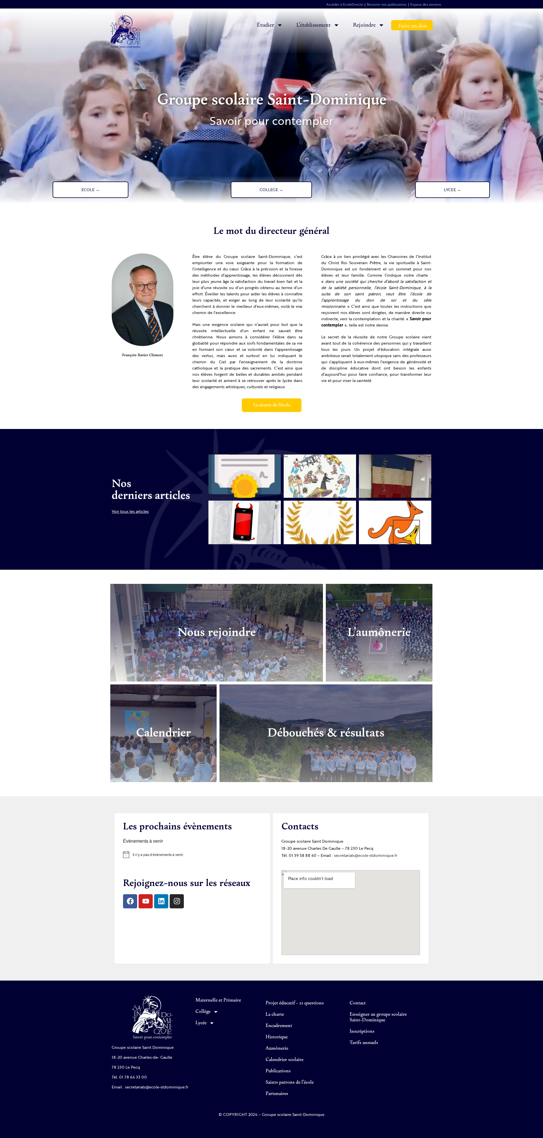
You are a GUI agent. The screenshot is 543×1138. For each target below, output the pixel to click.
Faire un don (412, 26)
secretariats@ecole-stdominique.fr (365, 855)
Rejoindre (364, 25)
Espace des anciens (425, 4)
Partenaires (277, 1093)
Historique (277, 1037)
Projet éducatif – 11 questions (295, 1003)
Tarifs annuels (364, 1042)
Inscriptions (362, 1031)
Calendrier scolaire (284, 1059)
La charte (275, 1014)
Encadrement (279, 1025)
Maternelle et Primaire (218, 1000)
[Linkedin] (161, 901)
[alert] (192, 854)
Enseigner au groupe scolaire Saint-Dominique (378, 1017)
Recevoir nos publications (387, 4)
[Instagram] (177, 901)
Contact (358, 1003)
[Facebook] (130, 901)
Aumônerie (277, 1048)
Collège (202, 1011)
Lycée (200, 1023)
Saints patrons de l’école (290, 1082)
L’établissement (313, 25)
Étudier (265, 25)
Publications (278, 1071)
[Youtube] (146, 901)
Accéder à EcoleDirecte (344, 4)
